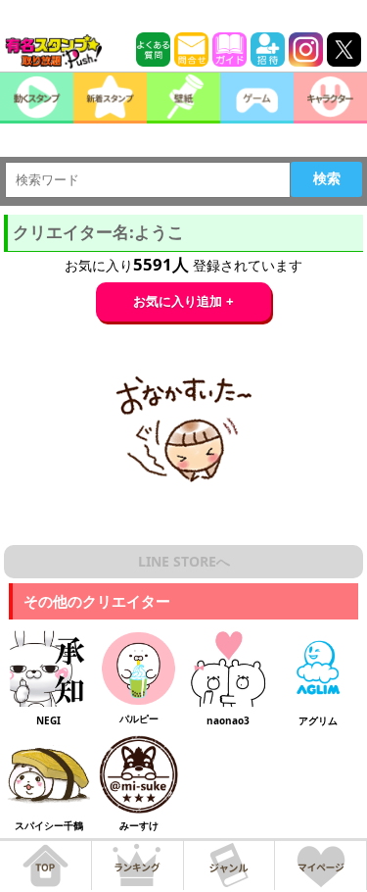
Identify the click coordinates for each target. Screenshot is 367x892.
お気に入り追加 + (183, 301)
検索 (327, 178)
